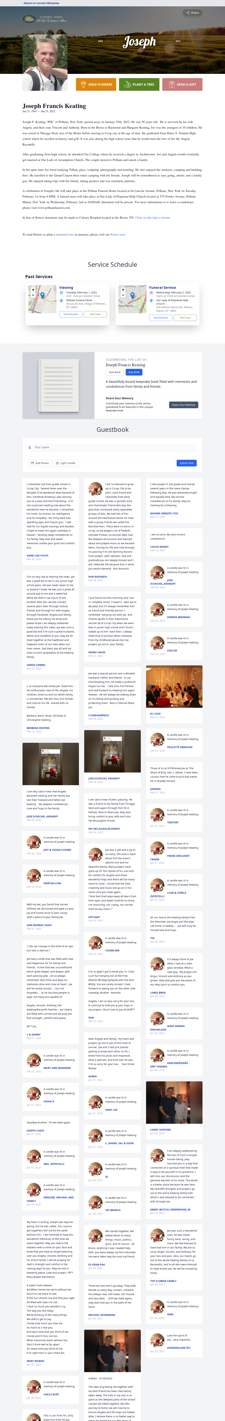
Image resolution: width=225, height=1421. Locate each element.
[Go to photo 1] (172, 706)
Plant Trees (95, 314)
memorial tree (65, 234)
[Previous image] (149, 687)
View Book (115, 372)
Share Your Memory (183, 404)
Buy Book (134, 372)
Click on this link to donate (152, 217)
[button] (42, 295)
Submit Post (187, 463)
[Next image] (199, 687)
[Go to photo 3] (176, 705)
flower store (117, 234)
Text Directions (70, 314)
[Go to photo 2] (174, 705)
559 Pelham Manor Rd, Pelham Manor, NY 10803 (174, 309)
